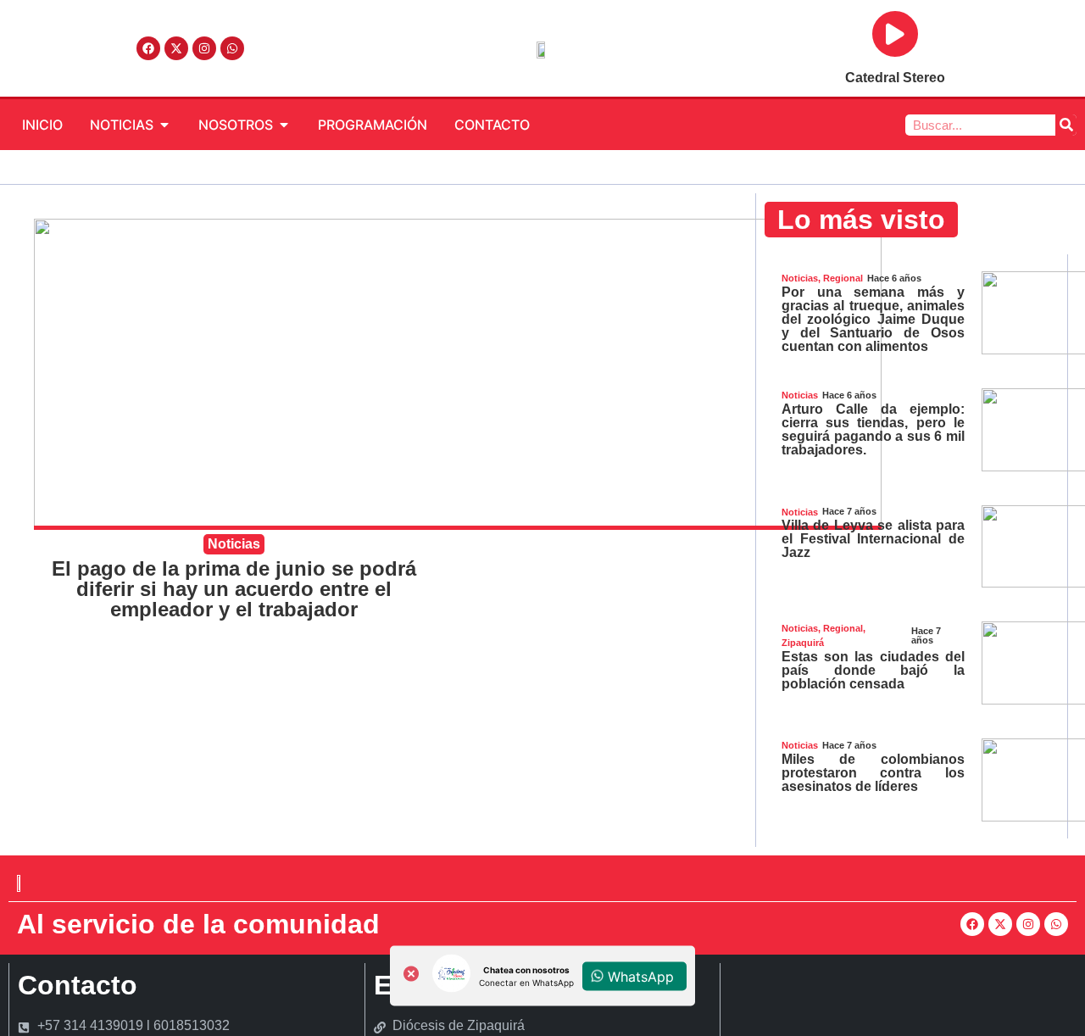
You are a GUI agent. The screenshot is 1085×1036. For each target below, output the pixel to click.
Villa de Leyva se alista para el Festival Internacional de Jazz (873, 539)
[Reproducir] (895, 33)
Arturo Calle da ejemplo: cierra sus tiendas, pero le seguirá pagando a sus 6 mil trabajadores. (873, 429)
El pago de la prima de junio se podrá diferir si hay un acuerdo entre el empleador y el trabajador (234, 589)
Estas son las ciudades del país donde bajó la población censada (873, 670)
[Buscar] (1066, 125)
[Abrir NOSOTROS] (284, 124)
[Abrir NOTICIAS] (164, 124)
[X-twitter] (176, 48)
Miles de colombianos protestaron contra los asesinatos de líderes (873, 773)
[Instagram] (204, 48)
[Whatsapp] (232, 48)
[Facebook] (148, 48)
